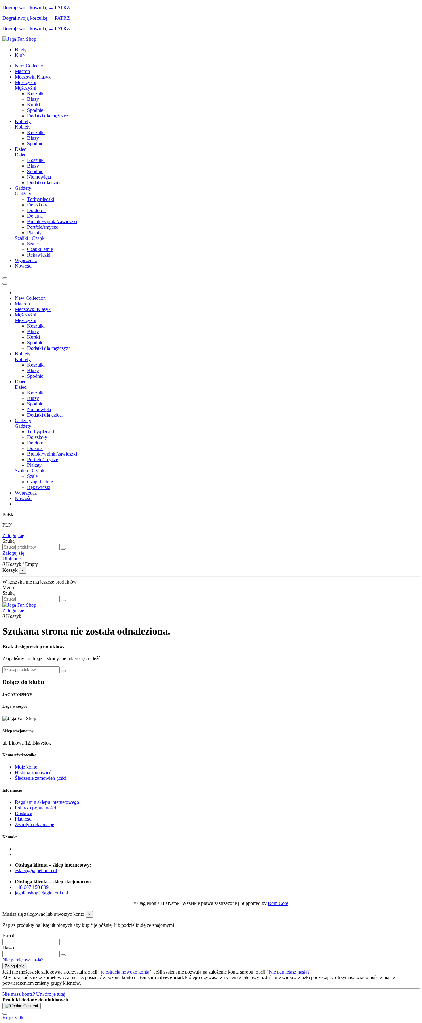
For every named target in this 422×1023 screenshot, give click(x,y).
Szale (32, 243)
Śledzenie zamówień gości (40, 778)
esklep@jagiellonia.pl (36, 870)
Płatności (23, 818)
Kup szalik (12, 1017)
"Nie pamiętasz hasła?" (289, 971)
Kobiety (23, 126)
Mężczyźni (25, 88)
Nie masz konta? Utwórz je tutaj (33, 994)
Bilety (21, 49)
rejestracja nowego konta (125, 971)
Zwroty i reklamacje (34, 824)
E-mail (8, 935)
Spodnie (35, 110)
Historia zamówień (33, 772)
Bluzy (33, 99)
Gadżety (23, 193)
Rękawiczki (38, 254)
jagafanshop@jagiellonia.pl (41, 892)
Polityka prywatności (35, 807)
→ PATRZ (58, 7)
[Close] (4, 284)
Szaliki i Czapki (30, 238)
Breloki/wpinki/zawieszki (52, 221)
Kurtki (33, 104)
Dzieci (21, 154)
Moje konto (26, 767)
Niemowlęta (39, 177)
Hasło (8, 947)
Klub (20, 55)
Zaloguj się (13, 535)
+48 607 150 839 (32, 887)
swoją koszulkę (24, 7)
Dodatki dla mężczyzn (49, 115)
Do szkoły (37, 204)
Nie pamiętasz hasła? (22, 959)
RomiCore (278, 903)
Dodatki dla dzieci (45, 182)
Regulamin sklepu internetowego (47, 802)
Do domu (36, 210)
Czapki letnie (40, 249)
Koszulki (36, 93)
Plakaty (34, 232)
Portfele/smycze (42, 227)
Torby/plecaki (40, 199)
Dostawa (23, 813)
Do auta (35, 216)
